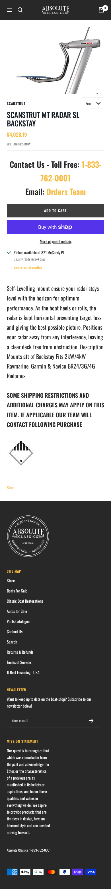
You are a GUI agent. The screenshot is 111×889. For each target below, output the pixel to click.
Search (12, 642)
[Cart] (101, 9)
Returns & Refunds (20, 652)
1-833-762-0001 (40, 850)
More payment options (55, 241)
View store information (28, 267)
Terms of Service (19, 662)
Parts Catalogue (18, 621)
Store (11, 580)
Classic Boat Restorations (25, 601)
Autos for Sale (17, 611)
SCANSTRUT (16, 103)
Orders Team (66, 191)
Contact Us (14, 631)
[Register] (91, 721)
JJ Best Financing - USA (23, 672)
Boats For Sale (17, 591)
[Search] (20, 9)
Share (11, 487)
